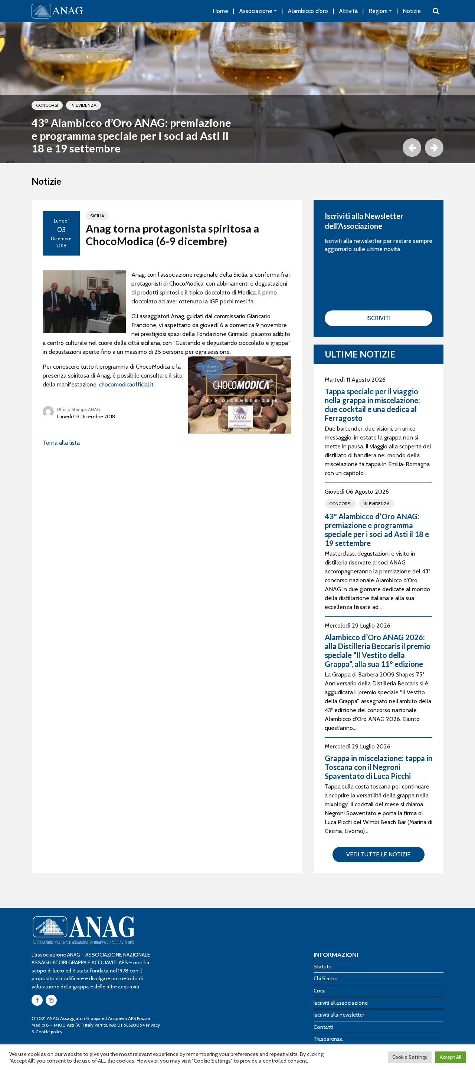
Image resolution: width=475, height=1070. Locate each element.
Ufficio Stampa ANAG (78, 409)
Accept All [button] (450, 1057)
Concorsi (47, 105)
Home (220, 10)
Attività (348, 10)
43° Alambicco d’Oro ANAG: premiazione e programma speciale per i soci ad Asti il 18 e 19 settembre (131, 135)
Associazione (255, 10)
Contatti (323, 1027)
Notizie (412, 10)
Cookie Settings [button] (409, 1057)
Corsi (319, 990)
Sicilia (97, 215)
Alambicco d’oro (308, 10)
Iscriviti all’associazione (341, 1003)
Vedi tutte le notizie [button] (378, 854)
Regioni (377, 10)
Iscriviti (378, 318)
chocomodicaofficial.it (126, 384)
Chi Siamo (326, 978)
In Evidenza (83, 105)
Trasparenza (328, 1039)
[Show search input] (436, 11)
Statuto (323, 966)
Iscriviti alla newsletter (339, 1014)
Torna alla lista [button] (61, 442)
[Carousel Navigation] (237, 147)
